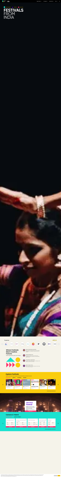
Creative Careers (51, 1)
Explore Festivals (39, 1)
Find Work (15, 7)
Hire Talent (21, 7)
